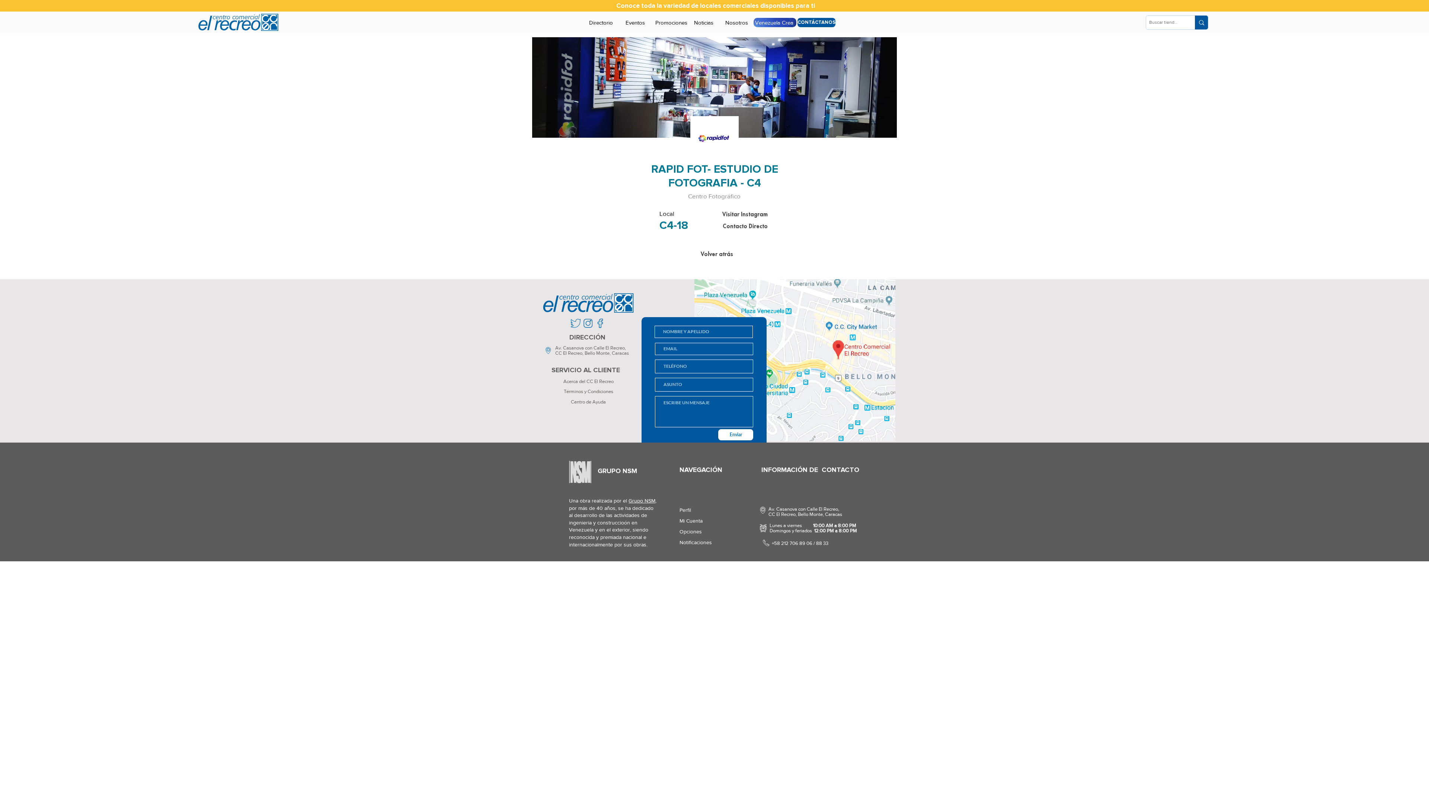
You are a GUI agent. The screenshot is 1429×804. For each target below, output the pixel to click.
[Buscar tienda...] (1201, 22)
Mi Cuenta (691, 521)
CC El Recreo (568, 353)
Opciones (691, 532)
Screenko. (612, 572)
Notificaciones (696, 542)
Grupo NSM (642, 501)
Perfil (685, 510)
